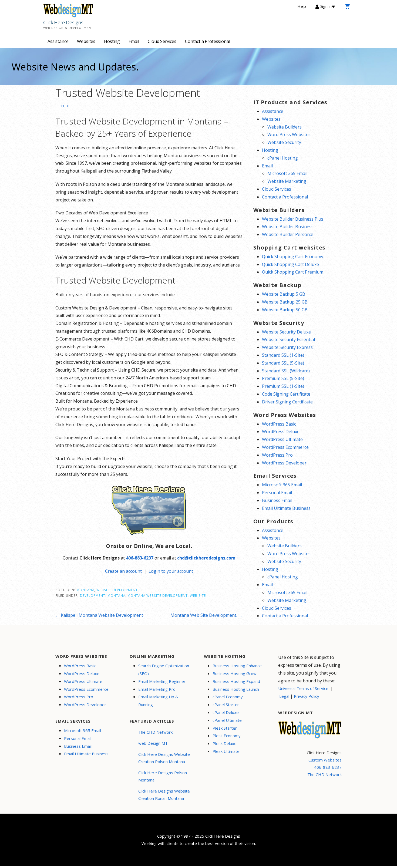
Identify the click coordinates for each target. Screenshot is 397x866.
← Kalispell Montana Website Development (99, 615)
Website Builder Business (288, 227)
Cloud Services (162, 41)
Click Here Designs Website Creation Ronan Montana (164, 794)
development (92, 595)
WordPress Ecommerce (285, 447)
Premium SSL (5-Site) (283, 378)
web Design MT (153, 743)
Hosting (112, 41)
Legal (284, 696)
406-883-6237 (139, 558)
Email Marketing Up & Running (158, 700)
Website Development (117, 590)
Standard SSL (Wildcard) (286, 371)
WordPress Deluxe (281, 431)
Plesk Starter (225, 728)
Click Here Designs (63, 22)
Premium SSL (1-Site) (283, 386)
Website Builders (284, 127)
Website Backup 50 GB (285, 310)
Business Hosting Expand (236, 681)
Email (134, 41)
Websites (86, 41)
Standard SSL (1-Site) (283, 355)
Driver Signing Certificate (287, 402)
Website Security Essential (288, 339)
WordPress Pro (277, 455)
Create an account (123, 571)
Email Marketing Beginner (162, 681)
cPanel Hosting (282, 158)
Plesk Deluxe (225, 743)
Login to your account (171, 571)
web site (198, 595)
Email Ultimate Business (286, 508)
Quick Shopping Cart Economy (292, 257)
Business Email (277, 500)
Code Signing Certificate (286, 394)
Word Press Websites (289, 134)
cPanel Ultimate (227, 720)
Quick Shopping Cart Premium (292, 272)
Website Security (284, 142)
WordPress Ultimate (282, 439)
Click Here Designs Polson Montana (162, 776)
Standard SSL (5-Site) (283, 363)
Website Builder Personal (287, 234)
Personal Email (277, 493)
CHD (64, 106)
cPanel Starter (226, 704)
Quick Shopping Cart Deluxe (290, 264)
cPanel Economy (228, 696)
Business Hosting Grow (235, 673)
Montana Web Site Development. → (206, 615)
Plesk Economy (227, 735)
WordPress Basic (279, 424)
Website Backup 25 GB (285, 302)
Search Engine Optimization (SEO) (163, 669)
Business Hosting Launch (236, 689)
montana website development (157, 595)
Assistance (58, 41)
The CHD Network (155, 732)
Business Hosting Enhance (237, 665)
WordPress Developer (284, 463)
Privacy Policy (306, 696)
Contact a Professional (207, 41)
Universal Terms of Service (303, 688)
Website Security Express (287, 347)
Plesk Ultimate (226, 751)
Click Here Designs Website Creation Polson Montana (164, 758)
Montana (85, 590)
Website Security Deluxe (286, 332)
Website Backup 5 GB (283, 294)
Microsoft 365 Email (287, 173)
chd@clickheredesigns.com (206, 558)
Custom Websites (325, 760)
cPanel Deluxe (226, 712)
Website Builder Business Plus (292, 219)
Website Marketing (286, 181)
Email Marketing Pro (157, 689)
